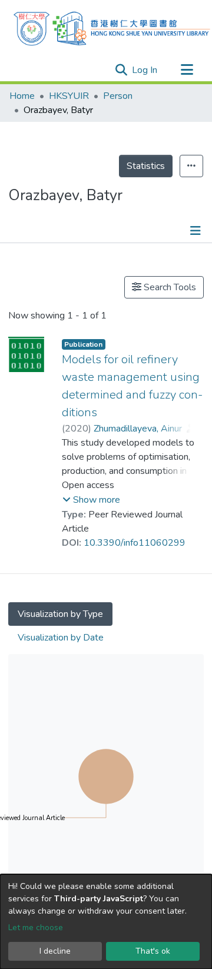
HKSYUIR (69, 95)
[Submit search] (121, 70)
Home (22, 95)
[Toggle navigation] (186, 70)
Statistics (146, 166)
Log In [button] (145, 70)
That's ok (152, 951)
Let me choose (35, 927)
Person (117, 95)
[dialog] (106, 921)
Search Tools (168, 287)
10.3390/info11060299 (135, 542)
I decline (55, 951)
